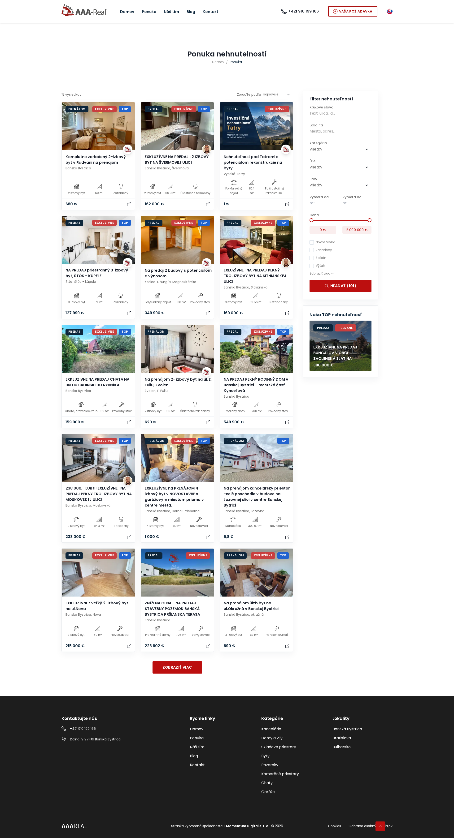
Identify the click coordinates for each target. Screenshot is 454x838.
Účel (313, 161)
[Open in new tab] (129, 204)
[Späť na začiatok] (380, 826)
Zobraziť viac (177, 667)
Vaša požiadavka (355, 11)
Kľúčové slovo (321, 107)
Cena (314, 215)
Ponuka (236, 62)
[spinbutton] (324, 203)
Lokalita (316, 125)
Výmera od (319, 197)
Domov (218, 62)
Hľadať (343, 285)
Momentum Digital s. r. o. (247, 826)
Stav (313, 179)
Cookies (334, 826)
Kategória (318, 143)
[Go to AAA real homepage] (84, 10)
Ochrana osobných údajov (371, 826)
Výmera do (352, 197)
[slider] (311, 220)
